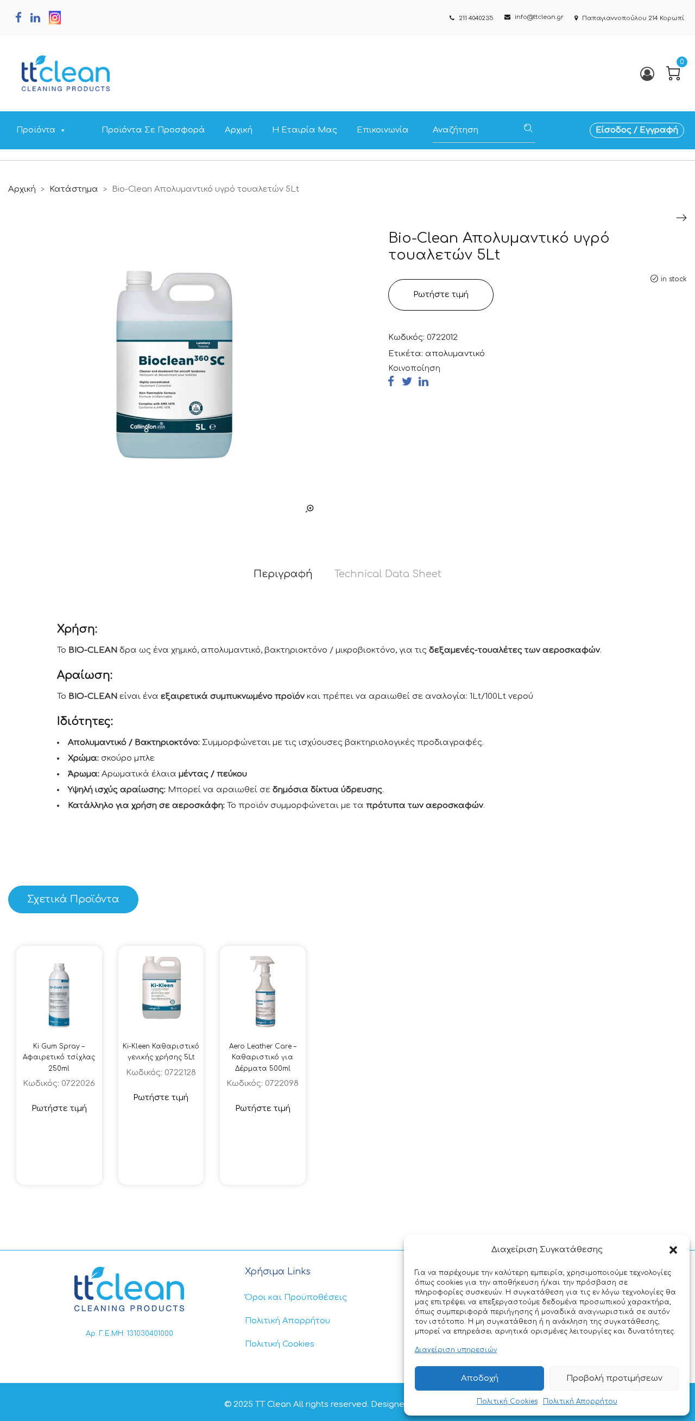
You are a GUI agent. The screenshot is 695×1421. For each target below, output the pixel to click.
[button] (673, 1250)
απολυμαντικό (455, 353)
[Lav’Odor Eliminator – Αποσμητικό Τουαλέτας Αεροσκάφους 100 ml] (681, 218)
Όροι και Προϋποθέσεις (296, 1297)
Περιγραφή (283, 574)
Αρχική (238, 130)
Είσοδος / (618, 130)
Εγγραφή (659, 130)
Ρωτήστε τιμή (441, 294)
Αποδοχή (479, 1378)
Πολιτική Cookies (507, 1401)
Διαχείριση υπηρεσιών (456, 1350)
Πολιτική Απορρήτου (580, 1401)
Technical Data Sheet (387, 574)
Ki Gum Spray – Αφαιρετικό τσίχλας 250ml (59, 1057)
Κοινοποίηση (414, 368)
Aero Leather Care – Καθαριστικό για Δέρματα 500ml (262, 1057)
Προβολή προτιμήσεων (614, 1378)
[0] (673, 73)
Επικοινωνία (383, 130)
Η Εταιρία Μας (304, 130)
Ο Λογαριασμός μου (646, 73)
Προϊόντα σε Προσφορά (153, 130)
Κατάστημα (73, 189)
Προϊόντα (35, 130)
